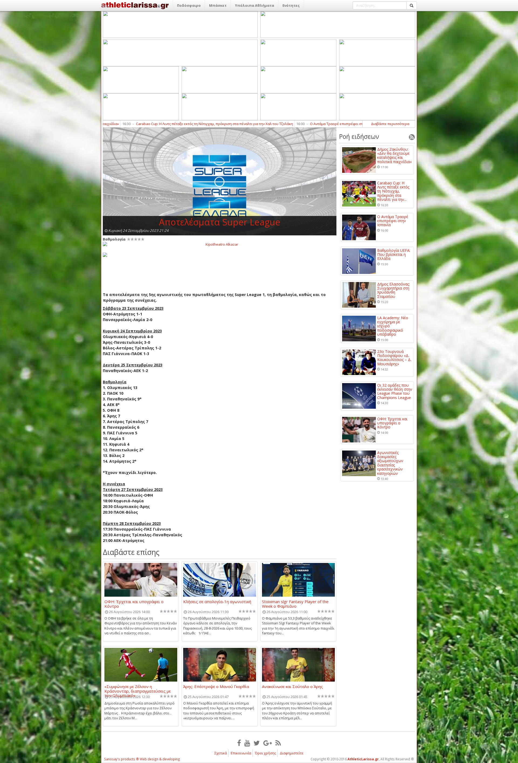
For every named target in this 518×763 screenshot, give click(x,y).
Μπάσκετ (218, 5)
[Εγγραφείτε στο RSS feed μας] (278, 742)
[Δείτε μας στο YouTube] (247, 742)
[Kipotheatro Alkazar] (219, 244)
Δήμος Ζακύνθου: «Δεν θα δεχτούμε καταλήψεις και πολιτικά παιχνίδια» (394, 155)
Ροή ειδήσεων (359, 136)
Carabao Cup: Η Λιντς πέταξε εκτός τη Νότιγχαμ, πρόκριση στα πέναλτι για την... (393, 191)
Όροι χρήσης (265, 753)
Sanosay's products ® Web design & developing (142, 759)
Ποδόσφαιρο (189, 5)
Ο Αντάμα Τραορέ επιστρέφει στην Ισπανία (295, 123)
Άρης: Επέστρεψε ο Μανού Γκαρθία (216, 686)
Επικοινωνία (241, 753)
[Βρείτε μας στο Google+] (267, 742)
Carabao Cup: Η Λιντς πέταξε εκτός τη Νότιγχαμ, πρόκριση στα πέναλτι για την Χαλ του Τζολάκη (164, 123)
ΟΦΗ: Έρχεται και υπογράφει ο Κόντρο (133, 603)
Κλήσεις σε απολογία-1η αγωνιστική (217, 601)
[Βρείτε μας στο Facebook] (239, 742)
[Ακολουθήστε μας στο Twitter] (257, 742)
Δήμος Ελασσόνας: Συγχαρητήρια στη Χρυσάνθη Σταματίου (393, 290)
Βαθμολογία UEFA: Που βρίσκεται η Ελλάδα (393, 254)
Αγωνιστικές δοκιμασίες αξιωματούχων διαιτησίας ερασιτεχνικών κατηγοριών (390, 463)
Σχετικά (220, 753)
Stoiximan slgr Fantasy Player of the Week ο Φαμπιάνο (295, 603)
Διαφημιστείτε (292, 753)
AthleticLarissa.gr (363, 759)
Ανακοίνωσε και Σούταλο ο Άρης (292, 686)
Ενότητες (291, 5)
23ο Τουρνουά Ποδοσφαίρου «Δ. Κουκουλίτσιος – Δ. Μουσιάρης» (394, 357)
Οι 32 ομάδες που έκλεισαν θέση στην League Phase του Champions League (394, 391)
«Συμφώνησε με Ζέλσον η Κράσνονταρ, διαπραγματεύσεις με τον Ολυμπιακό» (137, 688)
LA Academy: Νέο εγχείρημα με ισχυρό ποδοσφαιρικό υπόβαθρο (392, 326)
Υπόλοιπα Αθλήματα (254, 5)
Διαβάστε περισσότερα (390, 123)
